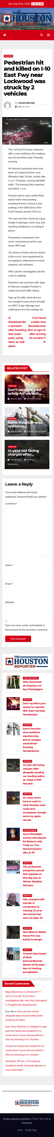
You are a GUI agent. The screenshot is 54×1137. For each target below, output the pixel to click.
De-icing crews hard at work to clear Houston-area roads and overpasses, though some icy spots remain (34, 808)
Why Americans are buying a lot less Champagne (33, 686)
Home (19, 1130)
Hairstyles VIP (13, 1061)
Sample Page (31, 1130)
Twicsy (9, 1046)
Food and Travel (31, 678)
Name (9, 565)
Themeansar (26, 1123)
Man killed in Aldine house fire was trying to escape (34, 936)
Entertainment (30, 830)
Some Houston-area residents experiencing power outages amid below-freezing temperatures (32, 739)
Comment (11, 503)
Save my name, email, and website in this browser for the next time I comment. (26, 627)
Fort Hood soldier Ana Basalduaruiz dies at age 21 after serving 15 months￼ (36, 328)
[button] (41, 35)
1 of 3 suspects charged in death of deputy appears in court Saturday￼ (25, 1065)
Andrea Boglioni (36, 432)
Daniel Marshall (26, 103)
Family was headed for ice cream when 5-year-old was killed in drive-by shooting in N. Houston (24, 1035)
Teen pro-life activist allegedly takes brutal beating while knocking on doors (24, 1015)
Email (9, 584)
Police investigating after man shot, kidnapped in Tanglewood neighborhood (26, 1000)
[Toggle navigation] (48, 35)
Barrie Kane (34, 399)
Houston (8, 56)
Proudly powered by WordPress (17, 1119)
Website (9, 602)
